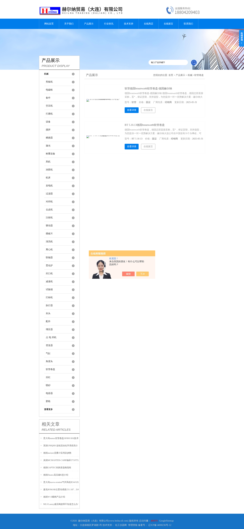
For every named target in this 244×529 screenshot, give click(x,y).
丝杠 (48, 377)
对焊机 (49, 201)
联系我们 (188, 23)
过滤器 (49, 193)
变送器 (49, 345)
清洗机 (49, 241)
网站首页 (49, 23)
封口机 (49, 273)
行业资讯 (108, 23)
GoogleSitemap (166, 521)
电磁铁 (49, 90)
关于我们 (69, 23)
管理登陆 (132, 525)
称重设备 (50, 153)
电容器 (49, 393)
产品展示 (88, 23)
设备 (48, 121)
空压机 (49, 106)
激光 (48, 145)
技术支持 (128, 23)
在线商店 (148, 23)
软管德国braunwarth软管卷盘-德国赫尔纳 (148, 88)
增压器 (49, 329)
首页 (170, 75)
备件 (48, 98)
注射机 (49, 217)
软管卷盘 (50, 369)
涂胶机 (49, 169)
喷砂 (48, 385)
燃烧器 (49, 137)
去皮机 (49, 209)
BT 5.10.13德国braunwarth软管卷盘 (145, 124)
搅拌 (48, 129)
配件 (48, 321)
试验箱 (49, 289)
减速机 (49, 281)
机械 (190, 75)
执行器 (49, 305)
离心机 (49, 249)
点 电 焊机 (51, 337)
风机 (48, 161)
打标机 (49, 297)
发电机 (49, 185)
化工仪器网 (121, 525)
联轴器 (49, 257)
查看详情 (131, 110)
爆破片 (49, 233)
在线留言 (168, 23)
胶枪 (48, 401)
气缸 (48, 353)
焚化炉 (49, 265)
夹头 (48, 313)
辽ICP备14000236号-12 (159, 525)
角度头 (49, 361)
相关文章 (51, 424)
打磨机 (49, 113)
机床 (48, 177)
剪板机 (49, 82)
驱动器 (49, 225)
